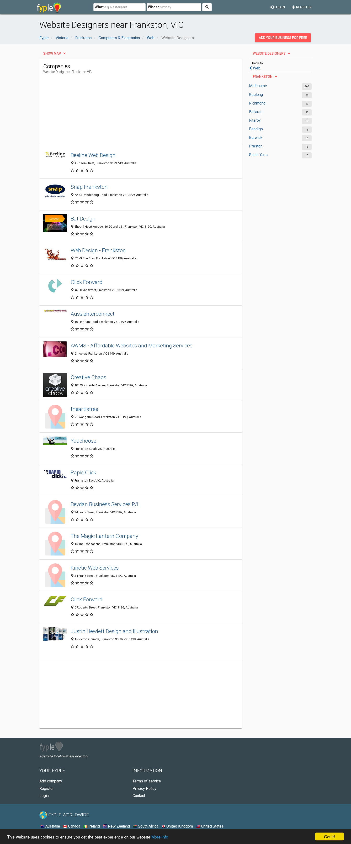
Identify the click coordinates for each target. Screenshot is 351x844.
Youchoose (83, 441)
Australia (52, 826)
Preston (255, 146)
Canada (73, 826)
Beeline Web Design (93, 155)
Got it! (329, 836)
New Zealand (118, 826)
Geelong (256, 94)
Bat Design (83, 218)
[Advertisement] (130, 111)
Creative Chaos (88, 377)
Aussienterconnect (93, 314)
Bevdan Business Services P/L (105, 504)
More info (159, 837)
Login (44, 795)
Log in (279, 7)
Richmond (257, 103)
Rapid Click (83, 472)
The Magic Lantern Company (104, 536)
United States (212, 826)
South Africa (147, 826)
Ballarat (255, 112)
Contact (139, 795)
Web (257, 68)
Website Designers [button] (269, 53)
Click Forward (86, 282)
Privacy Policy (144, 788)
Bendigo (256, 129)
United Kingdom (179, 826)
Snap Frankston (89, 187)
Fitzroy (255, 120)
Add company (50, 781)
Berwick (255, 137)
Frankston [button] (262, 77)
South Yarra (258, 154)
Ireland (93, 826)
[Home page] (49, 7)
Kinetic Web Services (95, 568)
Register (303, 7)
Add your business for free (283, 38)
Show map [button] (52, 53)
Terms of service (147, 781)
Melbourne (258, 86)
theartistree (84, 409)
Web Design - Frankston (98, 250)
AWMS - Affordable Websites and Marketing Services (131, 345)
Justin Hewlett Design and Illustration (114, 631)
